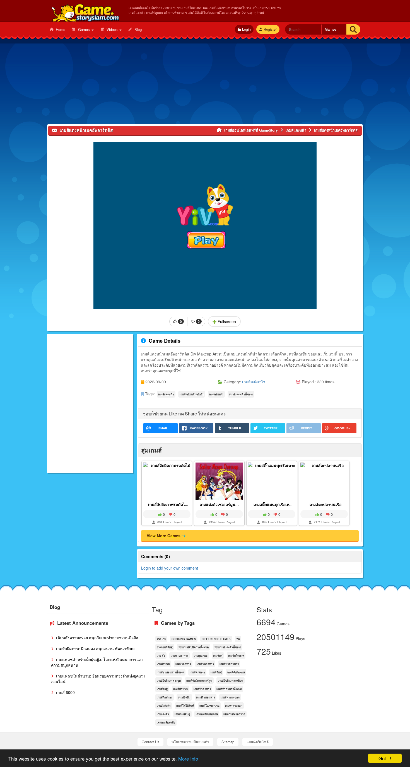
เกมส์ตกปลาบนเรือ (325, 504)
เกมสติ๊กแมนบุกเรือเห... (273, 504)
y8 (238, 639)
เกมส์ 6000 (65, 692)
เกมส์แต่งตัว (164, 706)
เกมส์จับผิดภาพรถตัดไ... (168, 504)
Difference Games (216, 639)
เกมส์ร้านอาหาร (205, 697)
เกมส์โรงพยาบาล (209, 706)
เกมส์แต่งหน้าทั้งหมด (241, 394)
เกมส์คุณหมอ (197, 672)
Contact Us (150, 741)
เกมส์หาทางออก (230, 697)
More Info (188, 758)
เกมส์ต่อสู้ (162, 689)
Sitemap (227, 741)
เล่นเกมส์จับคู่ (182, 714)
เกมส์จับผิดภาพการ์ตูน (199, 681)
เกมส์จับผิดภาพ (236, 672)
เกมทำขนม (163, 664)
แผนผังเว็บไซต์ (258, 741)
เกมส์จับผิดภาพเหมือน (230, 681)
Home (60, 29)
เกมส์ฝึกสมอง (164, 697)
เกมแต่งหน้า (216, 394)
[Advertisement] (205, 85)
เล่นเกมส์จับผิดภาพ (207, 714)
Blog (137, 29)
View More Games (164, 535)
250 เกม (161, 639)
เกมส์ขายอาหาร (229, 664)
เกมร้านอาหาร (205, 664)
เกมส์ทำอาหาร (202, 689)
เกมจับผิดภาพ (236, 655)
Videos (112, 29)
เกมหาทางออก (233, 706)
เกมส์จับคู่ (216, 672)
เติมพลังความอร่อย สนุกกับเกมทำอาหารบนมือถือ (96, 637)
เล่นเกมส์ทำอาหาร (234, 714)
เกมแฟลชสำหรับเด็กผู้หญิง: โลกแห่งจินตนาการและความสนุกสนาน (97, 662)
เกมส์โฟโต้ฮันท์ (185, 706)
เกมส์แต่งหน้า (253, 381)
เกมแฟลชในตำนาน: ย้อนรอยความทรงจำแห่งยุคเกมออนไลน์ (98, 678)
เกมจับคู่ (218, 655)
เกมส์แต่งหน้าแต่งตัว (192, 394)
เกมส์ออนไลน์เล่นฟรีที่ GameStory (85, 11)
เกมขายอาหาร (179, 655)
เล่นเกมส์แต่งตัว (166, 722)
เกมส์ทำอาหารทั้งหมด (229, 689)
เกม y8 (161, 655)
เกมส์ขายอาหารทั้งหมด (170, 672)
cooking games (184, 639)
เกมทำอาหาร (183, 664)
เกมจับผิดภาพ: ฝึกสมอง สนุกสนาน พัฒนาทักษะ (95, 648)
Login (246, 29)
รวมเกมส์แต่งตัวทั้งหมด (227, 647)
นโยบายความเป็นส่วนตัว (190, 741)
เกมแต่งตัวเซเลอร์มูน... (219, 504)
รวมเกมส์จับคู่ (165, 647)
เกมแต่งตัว (163, 714)
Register (270, 29)
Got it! (384, 758)
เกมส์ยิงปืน (184, 697)
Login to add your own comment (169, 568)
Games (84, 29)
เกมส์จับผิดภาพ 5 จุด (169, 681)
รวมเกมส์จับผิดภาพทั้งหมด (193, 647)
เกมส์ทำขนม (180, 689)
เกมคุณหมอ (201, 655)
